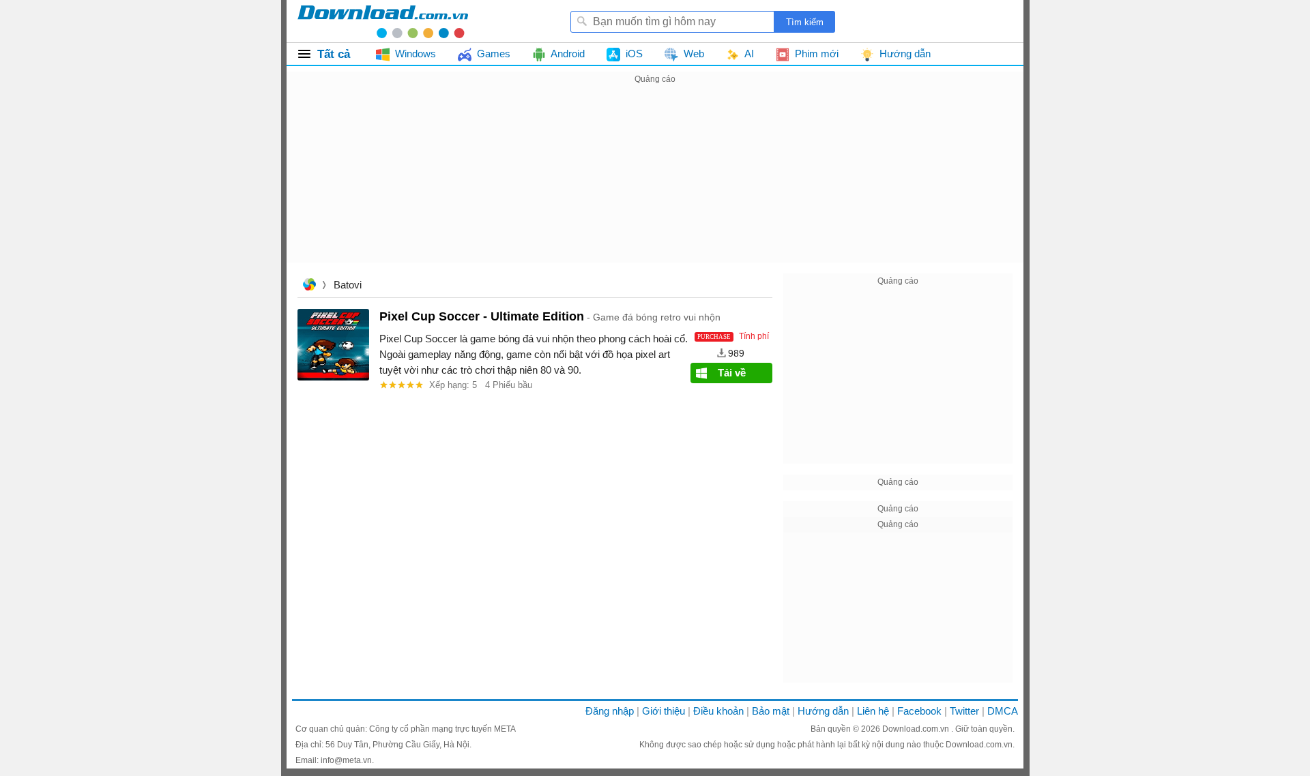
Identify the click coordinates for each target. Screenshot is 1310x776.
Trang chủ (309, 286)
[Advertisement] (655, 182)
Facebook (919, 711)
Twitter (964, 711)
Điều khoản (718, 711)
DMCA (1002, 711)
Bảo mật (770, 711)
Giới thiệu (663, 711)
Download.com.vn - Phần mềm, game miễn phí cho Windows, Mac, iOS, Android (382, 21)
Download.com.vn (916, 729)
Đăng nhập (609, 711)
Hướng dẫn (823, 711)
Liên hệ (873, 711)
